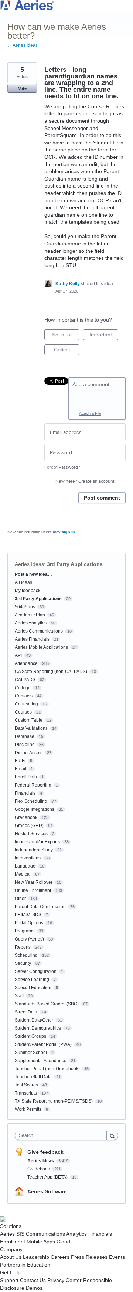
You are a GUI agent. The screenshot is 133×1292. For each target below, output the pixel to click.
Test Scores (26, 1085)
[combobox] (62, 1135)
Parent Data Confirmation (40, 906)
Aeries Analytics (31, 623)
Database (24, 736)
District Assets (28, 752)
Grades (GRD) (29, 825)
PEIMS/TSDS (28, 914)
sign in (68, 532)
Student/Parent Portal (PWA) (43, 1044)
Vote (22, 88)
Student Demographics (38, 1028)
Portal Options (29, 922)
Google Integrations (34, 809)
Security (23, 963)
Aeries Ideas (29, 564)
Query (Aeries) (29, 939)
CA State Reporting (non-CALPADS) (51, 671)
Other (20, 898)
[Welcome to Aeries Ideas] (66, 5)
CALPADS (25, 679)
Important (103, 336)
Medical (23, 874)
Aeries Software (47, 1191)
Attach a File (90, 413)
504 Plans (25, 606)
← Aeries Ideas (22, 45)
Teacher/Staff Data (33, 1076)
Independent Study (34, 849)
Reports (23, 947)
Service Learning (32, 979)
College (23, 687)
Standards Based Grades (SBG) (47, 1003)
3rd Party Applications (75, 564)
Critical (66, 351)
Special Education (33, 987)
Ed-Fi (20, 760)
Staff (19, 995)
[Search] (112, 1135)
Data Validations (31, 728)
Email (20, 768)
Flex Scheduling (31, 801)
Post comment (102, 498)
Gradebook (26, 817)
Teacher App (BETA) (48, 1177)
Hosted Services (31, 833)
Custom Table (28, 720)
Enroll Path (26, 777)
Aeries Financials (32, 639)
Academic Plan (30, 614)
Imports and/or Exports (37, 841)
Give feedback (45, 1152)
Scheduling (26, 955)
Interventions (28, 858)
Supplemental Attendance (40, 1060)
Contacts (24, 695)
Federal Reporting (33, 785)
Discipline (25, 744)
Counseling (26, 704)
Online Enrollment (33, 890)
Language (25, 866)
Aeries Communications (39, 631)
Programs (24, 931)
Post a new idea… (33, 574)
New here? (85, 481)
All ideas (23, 582)
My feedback (27, 590)
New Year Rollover (33, 882)
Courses (23, 712)
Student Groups (30, 1036)
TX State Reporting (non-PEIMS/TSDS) (54, 1101)
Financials (25, 793)
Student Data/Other (34, 1020)
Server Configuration (36, 971)
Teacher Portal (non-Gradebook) (47, 1068)
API (18, 655)
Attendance (26, 663)
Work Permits (28, 1109)
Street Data (26, 1012)
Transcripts (26, 1093)
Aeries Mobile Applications (41, 647)
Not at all (65, 336)
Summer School (31, 1052)
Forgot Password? (62, 467)
